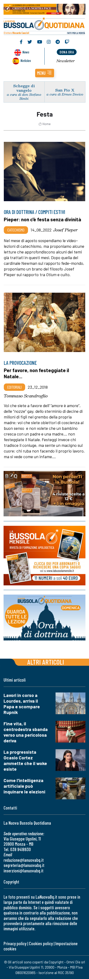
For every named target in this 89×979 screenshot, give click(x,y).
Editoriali (14, 387)
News (25, 52)
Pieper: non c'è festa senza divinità (42, 219)
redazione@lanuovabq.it (24, 860)
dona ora (67, 52)
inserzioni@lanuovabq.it (23, 870)
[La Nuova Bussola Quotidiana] (44, 25)
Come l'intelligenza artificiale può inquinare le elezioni (24, 786)
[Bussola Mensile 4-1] (44, 493)
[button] (44, 73)
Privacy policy (15, 943)
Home (46, 124)
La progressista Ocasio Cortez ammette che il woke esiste (25, 760)
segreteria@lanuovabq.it (24, 865)
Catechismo (15, 229)
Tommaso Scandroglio (26, 396)
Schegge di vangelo (24, 88)
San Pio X (64, 90)
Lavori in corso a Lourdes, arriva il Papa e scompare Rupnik (22, 703)
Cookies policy (41, 943)
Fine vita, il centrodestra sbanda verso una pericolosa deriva (26, 732)
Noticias (25, 60)
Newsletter (65, 61)
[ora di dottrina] (44, 617)
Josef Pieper (65, 230)
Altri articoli (45, 662)
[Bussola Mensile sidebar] (44, 555)
